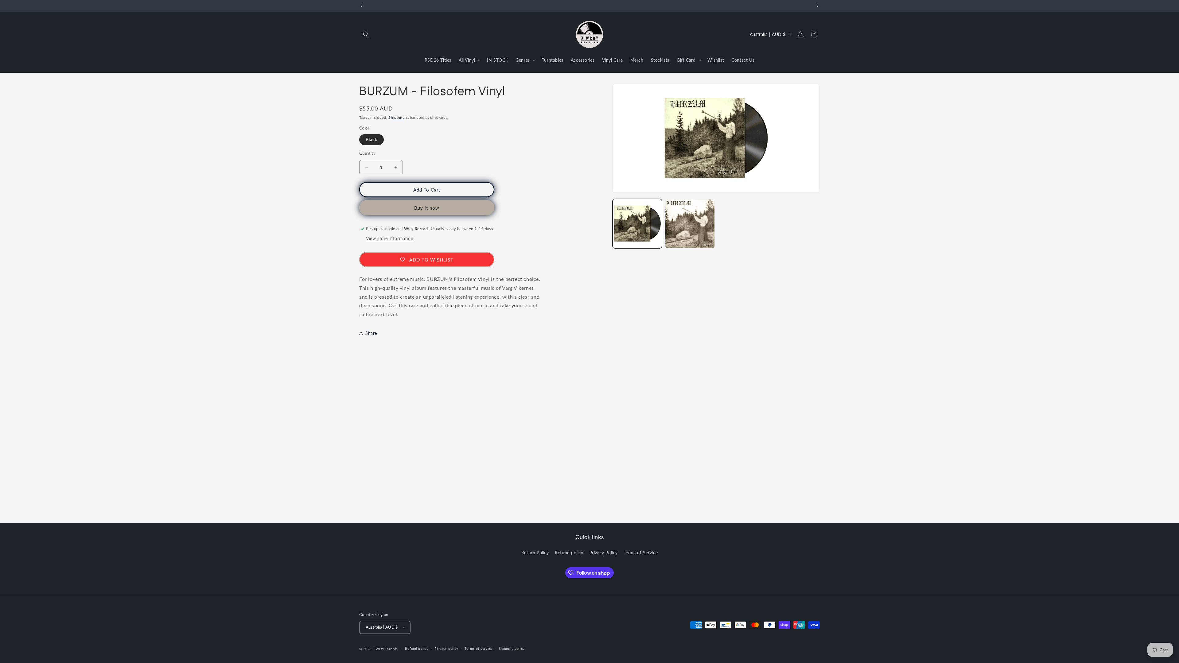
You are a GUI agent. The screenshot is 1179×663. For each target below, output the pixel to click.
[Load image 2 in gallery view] (689, 223)
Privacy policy (446, 648)
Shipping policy (512, 648)
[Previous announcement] (361, 6)
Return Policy (535, 552)
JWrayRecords (386, 649)
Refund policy (569, 552)
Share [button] (371, 333)
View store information (389, 238)
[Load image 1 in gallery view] (637, 223)
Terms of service (479, 648)
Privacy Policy (604, 552)
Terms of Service (641, 552)
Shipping (396, 117)
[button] (366, 34)
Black (371, 139)
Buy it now (426, 208)
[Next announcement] (817, 6)
